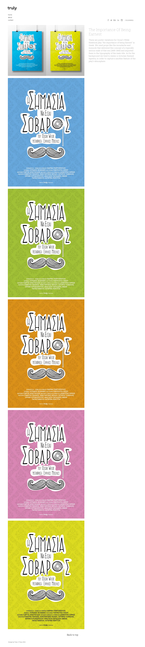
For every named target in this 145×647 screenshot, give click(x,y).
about (9, 17)
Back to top (72, 634)
